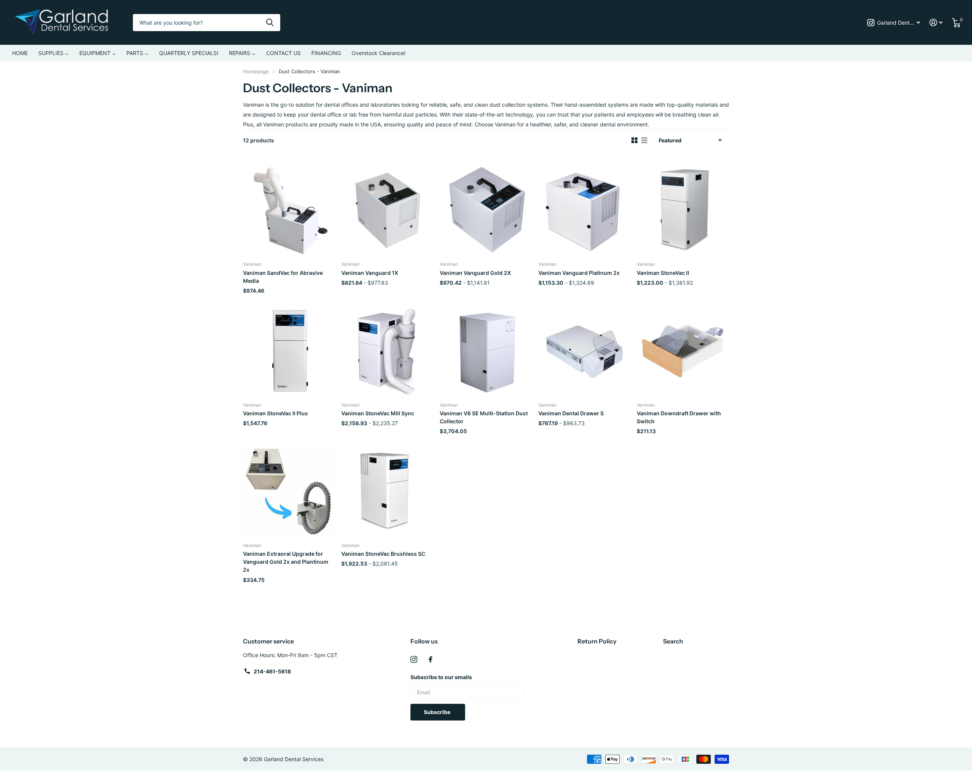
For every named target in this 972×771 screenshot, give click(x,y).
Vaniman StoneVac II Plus (275, 413)
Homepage (256, 71)
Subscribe (437, 712)
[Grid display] (634, 140)
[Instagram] (413, 659)
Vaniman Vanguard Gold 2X (475, 273)
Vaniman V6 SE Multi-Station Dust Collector (484, 417)
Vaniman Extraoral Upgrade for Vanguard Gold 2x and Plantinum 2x (285, 561)
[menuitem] (19, 53)
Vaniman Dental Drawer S (571, 413)
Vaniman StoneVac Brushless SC (383, 553)
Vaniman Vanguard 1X (369, 273)
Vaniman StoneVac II (663, 273)
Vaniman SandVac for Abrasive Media (283, 277)
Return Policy (597, 641)
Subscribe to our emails (441, 677)
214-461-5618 (272, 671)
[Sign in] (936, 22)
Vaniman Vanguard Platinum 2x (579, 273)
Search (673, 641)
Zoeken (269, 22)
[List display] (644, 140)
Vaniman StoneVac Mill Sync (377, 413)
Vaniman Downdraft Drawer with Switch (679, 417)
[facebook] (430, 659)
